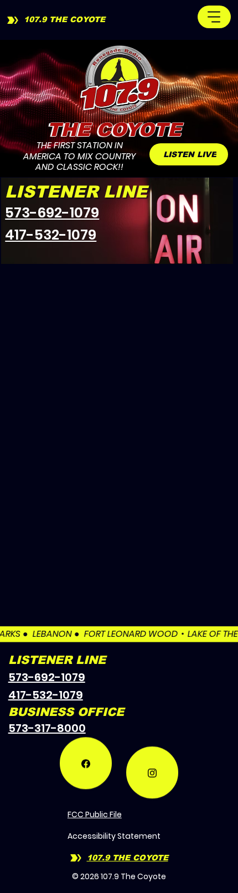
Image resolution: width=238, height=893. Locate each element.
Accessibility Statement (114, 836)
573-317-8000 (47, 728)
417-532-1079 (50, 235)
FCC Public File (95, 814)
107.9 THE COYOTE (64, 19)
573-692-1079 (52, 212)
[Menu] (214, 17)
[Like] (85, 770)
